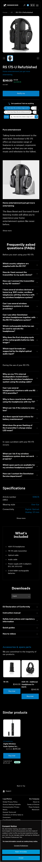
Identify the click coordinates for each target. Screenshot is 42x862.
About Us (36, 802)
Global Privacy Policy (10, 802)
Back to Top (21, 786)
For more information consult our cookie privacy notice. (20, 841)
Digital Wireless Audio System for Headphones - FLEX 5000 (11, 745)
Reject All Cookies (21, 852)
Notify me (21, 93)
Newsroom (35, 810)
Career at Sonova (33, 804)
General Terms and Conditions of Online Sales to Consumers (13, 815)
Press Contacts (34, 807)
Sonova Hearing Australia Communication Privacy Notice (12, 807)
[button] (4, 58)
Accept (21, 858)
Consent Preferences (21, 845)
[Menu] (37, 5)
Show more (7, 231)
